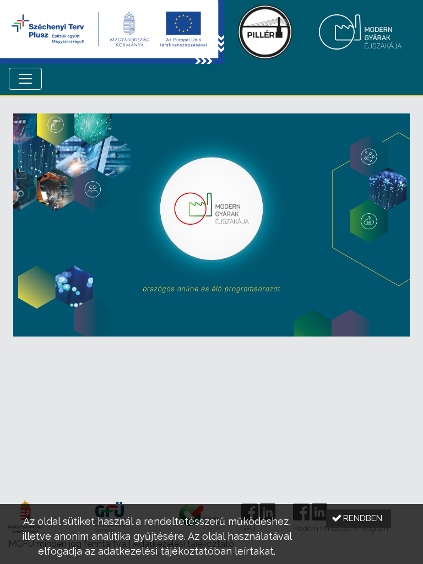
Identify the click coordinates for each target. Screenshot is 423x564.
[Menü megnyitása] (25, 79)
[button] (358, 518)
